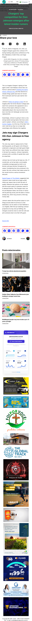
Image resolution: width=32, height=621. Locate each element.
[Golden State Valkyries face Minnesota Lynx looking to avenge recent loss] (16, 284)
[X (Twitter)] (10, 44)
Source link (5, 221)
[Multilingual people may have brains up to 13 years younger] (16, 309)
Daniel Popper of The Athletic (11, 178)
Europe (21, 9)
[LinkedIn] (25, 44)
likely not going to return (16, 101)
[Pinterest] (17, 44)
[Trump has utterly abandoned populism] (16, 260)
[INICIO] (0, 35)
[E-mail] (27, 75)
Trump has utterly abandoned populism (14, 271)
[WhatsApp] (23, 75)
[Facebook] (3, 44)
